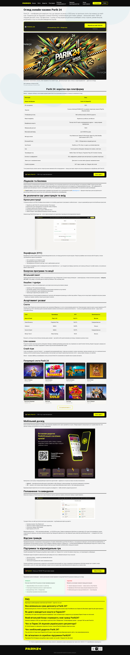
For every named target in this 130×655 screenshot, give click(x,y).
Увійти (104, 3)
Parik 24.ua (95, 28)
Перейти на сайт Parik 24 (95, 25)
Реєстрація (97, 3)
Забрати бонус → (98, 571)
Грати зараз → (99, 174)
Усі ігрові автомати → (65, 407)
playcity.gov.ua (76, 190)
